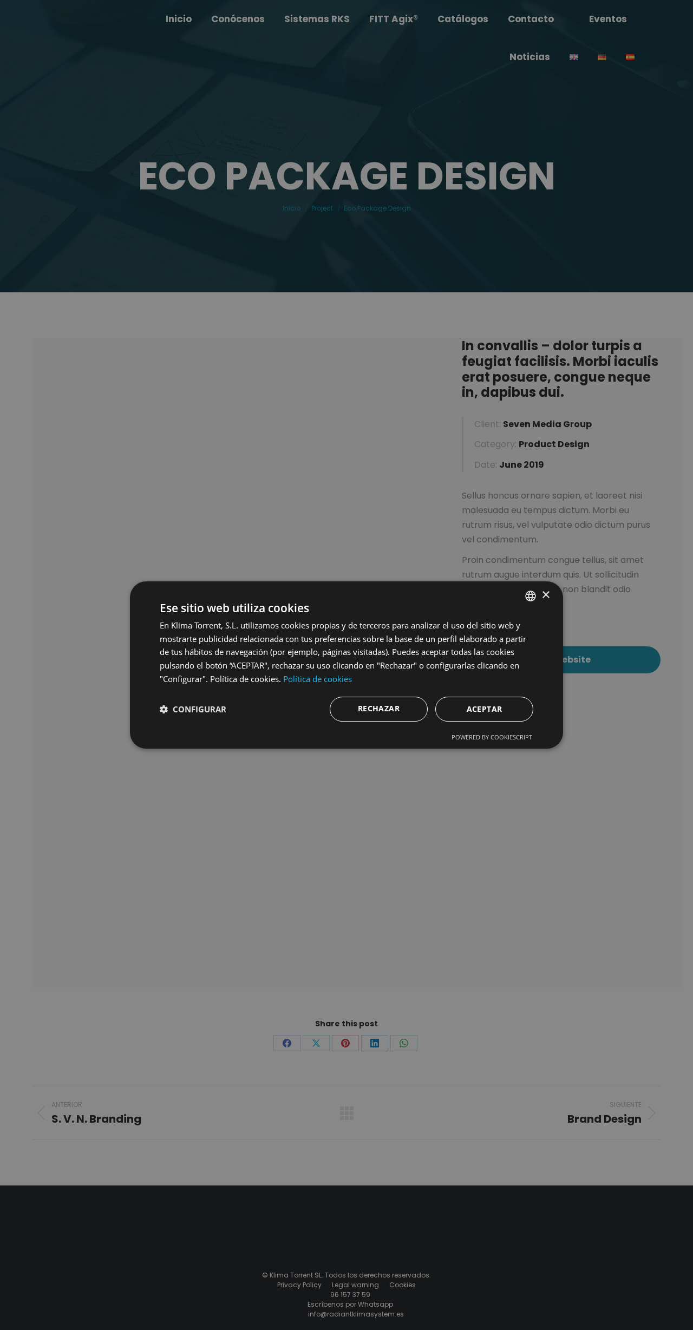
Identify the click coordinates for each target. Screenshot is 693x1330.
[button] (193, 709)
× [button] (545, 595)
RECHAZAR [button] (379, 708)
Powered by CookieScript (492, 737)
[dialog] (346, 665)
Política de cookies (317, 678)
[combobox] (530, 596)
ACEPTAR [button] (484, 709)
